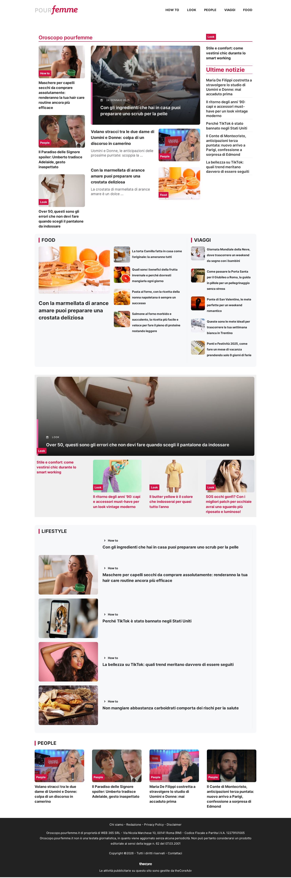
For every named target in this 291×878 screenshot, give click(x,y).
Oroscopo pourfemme (65, 37)
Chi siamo (116, 824)
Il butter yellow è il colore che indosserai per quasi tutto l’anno (171, 502)
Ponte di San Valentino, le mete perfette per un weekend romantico (229, 305)
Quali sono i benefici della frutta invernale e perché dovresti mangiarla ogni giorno (155, 275)
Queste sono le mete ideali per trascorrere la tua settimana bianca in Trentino (228, 327)
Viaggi (229, 10)
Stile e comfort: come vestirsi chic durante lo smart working (226, 53)
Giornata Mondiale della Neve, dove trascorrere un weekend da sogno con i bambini (228, 255)
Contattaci (175, 853)
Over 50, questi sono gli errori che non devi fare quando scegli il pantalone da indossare (137, 444)
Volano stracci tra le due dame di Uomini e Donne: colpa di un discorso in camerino (122, 137)
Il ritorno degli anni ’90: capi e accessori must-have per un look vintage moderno (116, 502)
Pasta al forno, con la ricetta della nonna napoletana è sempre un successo (156, 297)
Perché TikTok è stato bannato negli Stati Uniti (147, 621)
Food (247, 10)
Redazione (133, 824)
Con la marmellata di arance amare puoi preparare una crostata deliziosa (118, 176)
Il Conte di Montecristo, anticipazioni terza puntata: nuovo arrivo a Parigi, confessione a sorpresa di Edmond (226, 145)
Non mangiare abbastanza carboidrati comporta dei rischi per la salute (171, 708)
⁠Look (191, 10)
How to (172, 10)
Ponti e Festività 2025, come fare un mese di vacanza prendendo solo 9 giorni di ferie (229, 349)
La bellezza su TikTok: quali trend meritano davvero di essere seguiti (227, 167)
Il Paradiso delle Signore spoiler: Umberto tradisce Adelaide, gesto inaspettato (115, 792)
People (210, 10)
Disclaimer (174, 824)
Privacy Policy (154, 824)
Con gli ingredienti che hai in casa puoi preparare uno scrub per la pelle (171, 547)
